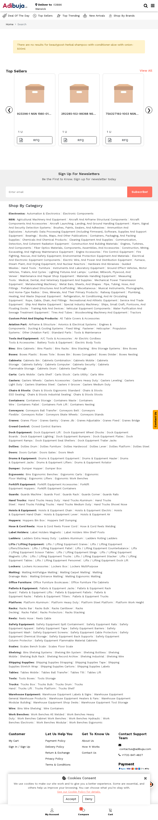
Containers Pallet (28, 404)
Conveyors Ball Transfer (41, 410)
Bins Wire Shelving (29, 708)
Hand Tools (28, 267)
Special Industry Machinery (81, 304)
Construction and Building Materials (94, 243)
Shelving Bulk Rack (32, 656)
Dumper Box (53, 468)
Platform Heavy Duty (64, 602)
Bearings (30, 235)
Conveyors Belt (69, 410)
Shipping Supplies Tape (90, 662)
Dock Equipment (20, 432)
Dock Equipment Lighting (37, 436)
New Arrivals (96, 15)
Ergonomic (16, 474)
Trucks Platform (45, 688)
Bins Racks (62, 348)
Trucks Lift (25, 688)
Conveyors (16, 410)
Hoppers (14, 520)
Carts (12, 374)
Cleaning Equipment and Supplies (91, 239)
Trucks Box (27, 684)
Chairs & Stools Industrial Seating (49, 394)
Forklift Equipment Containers (56, 488)
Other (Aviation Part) (35, 332)
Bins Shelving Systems (37, 652)
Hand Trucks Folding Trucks (36, 504)
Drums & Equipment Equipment (58, 458)
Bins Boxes (130, 348)
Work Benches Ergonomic (86, 722)
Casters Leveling (111, 380)
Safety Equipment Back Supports (71, 636)
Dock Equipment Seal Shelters (55, 440)
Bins (12, 348)
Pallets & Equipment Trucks (90, 596)
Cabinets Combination (56, 360)
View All (146, 70)
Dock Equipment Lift (47, 432)
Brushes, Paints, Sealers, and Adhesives (78, 227)
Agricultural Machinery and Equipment (41, 219)
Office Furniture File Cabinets (90, 582)
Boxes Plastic (28, 354)
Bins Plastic (44, 348)
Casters (14, 380)
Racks (13, 608)
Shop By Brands (124, 15)
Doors (13, 452)
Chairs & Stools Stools (88, 394)
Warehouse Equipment (24, 694)
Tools (12, 678)
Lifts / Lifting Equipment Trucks (50, 556)
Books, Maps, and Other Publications (63, 235)
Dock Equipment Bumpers (73, 436)
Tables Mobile (29, 672)
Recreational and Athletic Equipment (93, 300)
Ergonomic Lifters (40, 478)
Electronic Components (78, 213)
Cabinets (15, 360)
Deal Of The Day (18, 15)
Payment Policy (55, 740)
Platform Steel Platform (97, 602)
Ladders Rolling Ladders (101, 538)
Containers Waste (65, 400)
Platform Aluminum (36, 602)
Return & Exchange (57, 752)
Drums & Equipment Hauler (99, 458)
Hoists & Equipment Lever (61, 514)
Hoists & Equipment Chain (55, 510)
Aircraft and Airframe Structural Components (98, 219)
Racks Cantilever (62, 608)
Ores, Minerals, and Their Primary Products (70, 292)
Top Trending (71, 15)
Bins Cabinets (25, 348)
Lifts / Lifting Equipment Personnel (58, 560)
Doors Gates (48, 452)
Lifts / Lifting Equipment (26, 544)
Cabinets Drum (46, 368)
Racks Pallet (29, 612)
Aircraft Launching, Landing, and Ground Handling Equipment (89, 223)
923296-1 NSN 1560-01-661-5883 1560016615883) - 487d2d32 (33, 114)
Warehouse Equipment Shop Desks (55, 702)
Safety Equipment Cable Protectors (94, 632)
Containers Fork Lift (54, 404)
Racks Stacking (75, 612)
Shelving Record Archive (62, 656)
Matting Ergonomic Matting (82, 576)
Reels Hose (26, 618)
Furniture (44, 267)
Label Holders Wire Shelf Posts (84, 532)
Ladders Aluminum (71, 538)
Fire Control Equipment (118, 251)
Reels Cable (43, 618)
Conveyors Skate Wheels (62, 414)
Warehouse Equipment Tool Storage (104, 702)
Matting (14, 572)
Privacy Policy (54, 758)
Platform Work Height (130, 602)
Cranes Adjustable (88, 420)
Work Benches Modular (51, 722)
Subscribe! (140, 192)
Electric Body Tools (88, 342)
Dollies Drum (29, 446)
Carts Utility (80, 374)
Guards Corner (91, 494)
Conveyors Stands (92, 414)
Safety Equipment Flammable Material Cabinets (66, 640)
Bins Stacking (80, 348)
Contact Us (89, 752)
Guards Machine (31, 494)
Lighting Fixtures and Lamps (67, 272)
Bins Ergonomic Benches (42, 474)
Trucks (13, 684)
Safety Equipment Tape (51, 628)
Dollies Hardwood (75, 446)
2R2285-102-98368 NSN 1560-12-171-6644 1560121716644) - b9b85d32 (78, 114)
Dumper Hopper (32, 468)
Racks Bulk (42, 608)
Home (9, 24)
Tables (13, 672)
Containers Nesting (82, 404)
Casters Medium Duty (96, 384)
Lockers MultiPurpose (84, 566)
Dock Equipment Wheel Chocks (83, 432)
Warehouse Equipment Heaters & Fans (74, 698)
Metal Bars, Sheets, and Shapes (80, 284)
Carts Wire (97, 374)
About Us (88, 740)
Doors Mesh (66, 452)
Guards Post (52, 494)
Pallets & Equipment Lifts (35, 592)
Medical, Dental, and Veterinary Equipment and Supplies (55, 280)
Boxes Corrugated (84, 354)
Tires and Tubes (61, 312)
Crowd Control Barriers (46, 426)
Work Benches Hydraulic (84, 718)
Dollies (13, 446)
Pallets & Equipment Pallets (73, 592)
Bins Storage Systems (106, 348)
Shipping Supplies (21, 662)
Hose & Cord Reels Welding (97, 526)
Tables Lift (94, 672)
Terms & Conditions (58, 764)
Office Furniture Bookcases (50, 582)
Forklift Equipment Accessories (57, 484)
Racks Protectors (51, 612)
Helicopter (103, 328)
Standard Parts (61, 332)
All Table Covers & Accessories (80, 318)
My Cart (14, 740)
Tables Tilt (77, 672)
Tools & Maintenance (87, 332)
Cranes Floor (29, 420)
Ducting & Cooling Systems (45, 328)
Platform (15, 602)
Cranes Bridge (131, 420)
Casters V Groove (68, 384)
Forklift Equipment (22, 484)
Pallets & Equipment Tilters (52, 596)
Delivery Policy (54, 746)
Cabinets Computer (57, 364)
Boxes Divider (107, 354)
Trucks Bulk (45, 684)
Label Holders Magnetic (45, 532)
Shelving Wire (115, 656)
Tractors (135, 312)
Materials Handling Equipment (96, 276)
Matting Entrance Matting (46, 576)
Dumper (14, 468)
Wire (12, 708)
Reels (13, 618)
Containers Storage (38, 400)
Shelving (15, 652)
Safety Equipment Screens (50, 632)
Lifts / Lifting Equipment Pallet (52, 548)
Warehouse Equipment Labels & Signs (66, 694)
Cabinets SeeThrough (73, 368)
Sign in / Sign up (19, 746)
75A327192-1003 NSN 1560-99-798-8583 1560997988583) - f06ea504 (121, 114)
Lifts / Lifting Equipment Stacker (95, 556)
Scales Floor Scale (61, 646)
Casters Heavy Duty (85, 380)
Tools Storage (46, 678)
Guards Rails (111, 494)
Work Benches (19, 714)
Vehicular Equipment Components (88, 308)
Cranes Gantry (49, 420)
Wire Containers (54, 708)
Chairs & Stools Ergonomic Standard (56, 390)
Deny (88, 799)
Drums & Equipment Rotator (92, 462)
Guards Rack (71, 494)
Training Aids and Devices (47, 308)
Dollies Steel (141, 446)
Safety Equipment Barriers (87, 628)
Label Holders (18, 532)
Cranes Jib (67, 420)
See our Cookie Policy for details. (79, 791)
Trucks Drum (63, 684)
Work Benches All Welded (47, 714)
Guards (13, 494)
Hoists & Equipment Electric (93, 510)
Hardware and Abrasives (103, 263)
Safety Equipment (21, 624)
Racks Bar (25, 608)
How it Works (91, 746)
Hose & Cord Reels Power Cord (57, 526)
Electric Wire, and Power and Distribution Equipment (97, 259)
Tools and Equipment (23, 338)
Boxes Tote (47, 354)
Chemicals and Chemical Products (44, 239)
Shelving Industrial (92, 656)
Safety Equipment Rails (102, 624)
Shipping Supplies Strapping (54, 662)
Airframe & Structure (42, 324)
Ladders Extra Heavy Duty (39, 538)
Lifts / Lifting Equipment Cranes (66, 544)
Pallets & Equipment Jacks (57, 588)
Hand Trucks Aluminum (77, 500)
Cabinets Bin (31, 360)
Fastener (88, 328)
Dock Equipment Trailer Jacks (97, 440)
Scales (13, 646)
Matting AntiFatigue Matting (39, 572)
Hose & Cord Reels (21, 526)
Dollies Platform (119, 446)
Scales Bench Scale (33, 646)
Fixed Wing (73, 328)
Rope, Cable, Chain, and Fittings (46, 300)
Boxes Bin (63, 354)
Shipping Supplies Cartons (58, 666)
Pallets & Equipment (23, 588)
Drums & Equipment (22, 458)
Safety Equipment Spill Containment (60, 624)
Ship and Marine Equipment (43, 304)
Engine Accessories (88, 251)
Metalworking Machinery (41, 284)
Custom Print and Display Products (33, 318)
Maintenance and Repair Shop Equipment (47, 276)
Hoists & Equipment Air (95, 514)
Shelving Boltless (95, 652)
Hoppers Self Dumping (61, 520)
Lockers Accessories (35, 566)
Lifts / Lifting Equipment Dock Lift (105, 560)
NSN (11, 219)
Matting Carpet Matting (75, 572)
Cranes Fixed (111, 420)
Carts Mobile (26, 374)
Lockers (14, 566)
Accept (71, 799)
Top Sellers (45, 15)
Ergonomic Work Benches (71, 478)
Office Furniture (20, 582)
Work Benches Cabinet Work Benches (41, 718)
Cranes (13, 420)
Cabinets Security (84, 364)
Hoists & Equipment (22, 510)
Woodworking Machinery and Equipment (101, 312)
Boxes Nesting (128, 354)
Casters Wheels (32, 380)
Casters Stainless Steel (40, 384)
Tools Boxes (27, 678)
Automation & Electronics (43, 213)
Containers (16, 400)
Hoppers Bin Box (34, 520)
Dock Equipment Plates (108, 436)
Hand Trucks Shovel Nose (110, 504)
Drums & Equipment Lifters (54, 462)
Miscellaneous (86, 288)
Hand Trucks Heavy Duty (44, 500)
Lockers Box (59, 566)
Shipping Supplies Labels (93, 666)
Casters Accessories (57, 380)
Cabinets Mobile (83, 360)
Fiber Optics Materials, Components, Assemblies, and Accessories (76, 247)
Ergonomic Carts (71, 474)
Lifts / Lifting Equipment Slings (76, 552)
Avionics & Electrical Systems (77, 324)
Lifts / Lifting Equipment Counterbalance (102, 548)
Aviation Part (17, 324)
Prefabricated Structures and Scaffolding (48, 288)
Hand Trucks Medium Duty (74, 504)
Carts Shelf (45, 374)
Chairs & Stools (19, 390)
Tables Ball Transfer (54, 672)
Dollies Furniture (50, 446)
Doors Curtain (28, 452)
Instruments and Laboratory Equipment (78, 267)
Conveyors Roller (32, 414)
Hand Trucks (17, 500)
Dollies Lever (98, 446)
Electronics (16, 213)
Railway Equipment (112, 292)
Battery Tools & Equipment (54, 342)
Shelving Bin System (68, 652)
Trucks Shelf (66, 688)
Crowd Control (19, 426)
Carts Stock (62, 374)
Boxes (13, 354)
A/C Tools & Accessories (56, 338)
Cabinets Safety (32, 364)
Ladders (14, 538)
